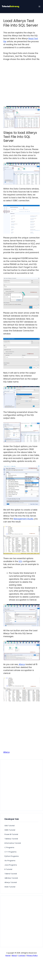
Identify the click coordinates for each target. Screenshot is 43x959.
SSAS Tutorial (10, 887)
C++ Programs (10, 852)
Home (7, 955)
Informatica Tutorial (13, 843)
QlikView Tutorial (11, 878)
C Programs (9, 847)
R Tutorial (8, 869)
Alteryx (22, 664)
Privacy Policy (32, 955)
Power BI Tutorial (11, 834)
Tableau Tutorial (11, 839)
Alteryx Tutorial (11, 882)
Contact (21, 955)
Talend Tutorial (11, 873)
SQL (20, 561)
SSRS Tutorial (10, 830)
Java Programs (11, 865)
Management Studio (23, 518)
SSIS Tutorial (9, 825)
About (14, 955)
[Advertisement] (21, 84)
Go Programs (10, 860)
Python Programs (12, 856)
